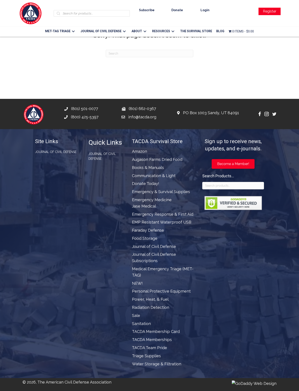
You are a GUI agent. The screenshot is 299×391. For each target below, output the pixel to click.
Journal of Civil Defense (55, 152)
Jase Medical (144, 206)
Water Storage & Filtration (156, 364)
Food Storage (144, 238)
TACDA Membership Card (156, 331)
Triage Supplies (146, 356)
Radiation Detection (150, 307)
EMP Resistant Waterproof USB (161, 222)
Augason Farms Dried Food (157, 159)
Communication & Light (154, 175)
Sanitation (141, 323)
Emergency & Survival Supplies (161, 191)
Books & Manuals (148, 167)
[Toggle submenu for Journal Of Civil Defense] (124, 31)
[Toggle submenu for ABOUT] (145, 31)
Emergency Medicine (152, 199)
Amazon (139, 151)
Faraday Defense (148, 230)
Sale (136, 315)
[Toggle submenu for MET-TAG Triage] (73, 31)
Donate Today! (145, 183)
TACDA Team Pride (149, 347)
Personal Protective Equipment (161, 291)
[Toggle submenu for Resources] (173, 31)
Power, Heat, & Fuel (150, 299)
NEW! (137, 283)
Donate (177, 10)
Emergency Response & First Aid (162, 214)
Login (205, 10)
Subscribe (147, 10)
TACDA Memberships (152, 339)
